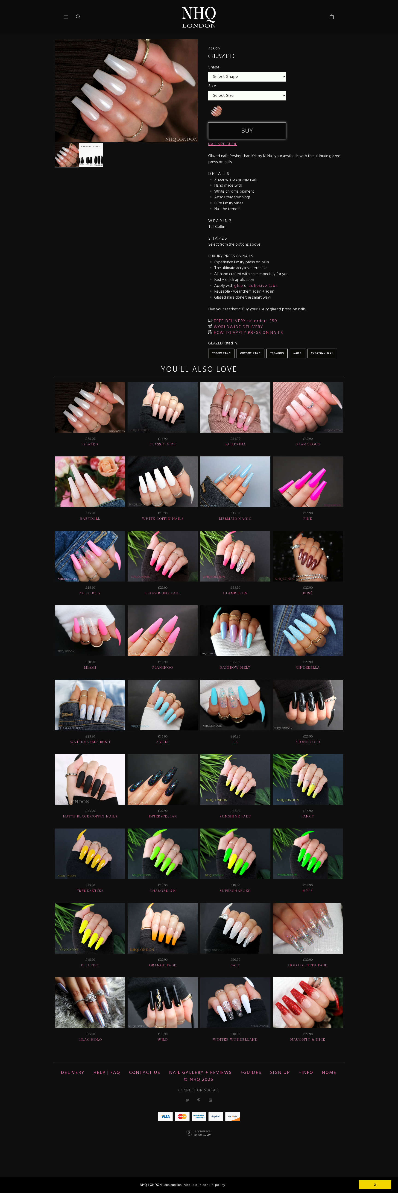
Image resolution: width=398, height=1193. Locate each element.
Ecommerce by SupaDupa (202, 1133)
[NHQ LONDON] (199, 17)
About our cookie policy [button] (204, 1185)
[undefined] (216, 111)
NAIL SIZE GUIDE (222, 144)
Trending (277, 353)
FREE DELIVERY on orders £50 (244, 321)
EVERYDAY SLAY (322, 353)
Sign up (280, 1072)
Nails (297, 353)
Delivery (73, 1072)
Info (307, 1072)
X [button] (375, 1185)
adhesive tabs (263, 285)
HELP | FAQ (106, 1072)
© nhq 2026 (198, 1079)
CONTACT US (144, 1072)
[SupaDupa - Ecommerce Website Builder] (189, 1133)
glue (238, 285)
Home (329, 1072)
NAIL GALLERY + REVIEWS (200, 1072)
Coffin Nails (221, 353)
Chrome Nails (250, 353)
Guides (252, 1072)
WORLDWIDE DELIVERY (237, 327)
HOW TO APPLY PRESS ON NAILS (247, 332)
